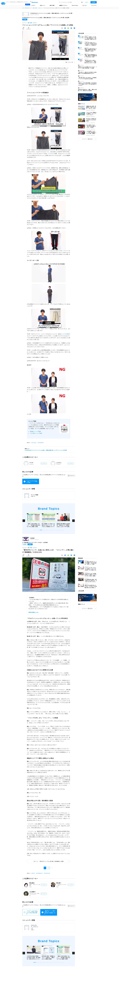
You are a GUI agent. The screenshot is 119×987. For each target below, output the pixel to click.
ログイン (86, 2)
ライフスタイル (40, 442)
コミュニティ (94, 5)
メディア (33, 873)
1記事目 (24, 544)
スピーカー (84, 5)
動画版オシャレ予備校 (35, 431)
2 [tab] (38, 962)
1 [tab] (34, 962)
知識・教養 (52, 5)
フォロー (43, 463)
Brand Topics (75, 5)
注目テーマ (42, 5)
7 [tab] (53, 962)
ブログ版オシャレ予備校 (36, 433)
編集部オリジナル (63, 5)
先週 (51, 151)
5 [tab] (47, 962)
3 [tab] (41, 962)
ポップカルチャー (39, 873)
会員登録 (93, 2)
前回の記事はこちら (34, 612)
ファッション (33, 442)
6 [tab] (50, 962)
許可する (27, 4)
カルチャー (35, 22)
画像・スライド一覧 (69, 62)
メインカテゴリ (31, 5)
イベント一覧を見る (87, 139)
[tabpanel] (48, 520)
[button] (71, 475)
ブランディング (47, 873)
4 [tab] (44, 962)
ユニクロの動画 (65, 334)
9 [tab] (59, 962)
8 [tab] (56, 962)
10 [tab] (62, 962)
